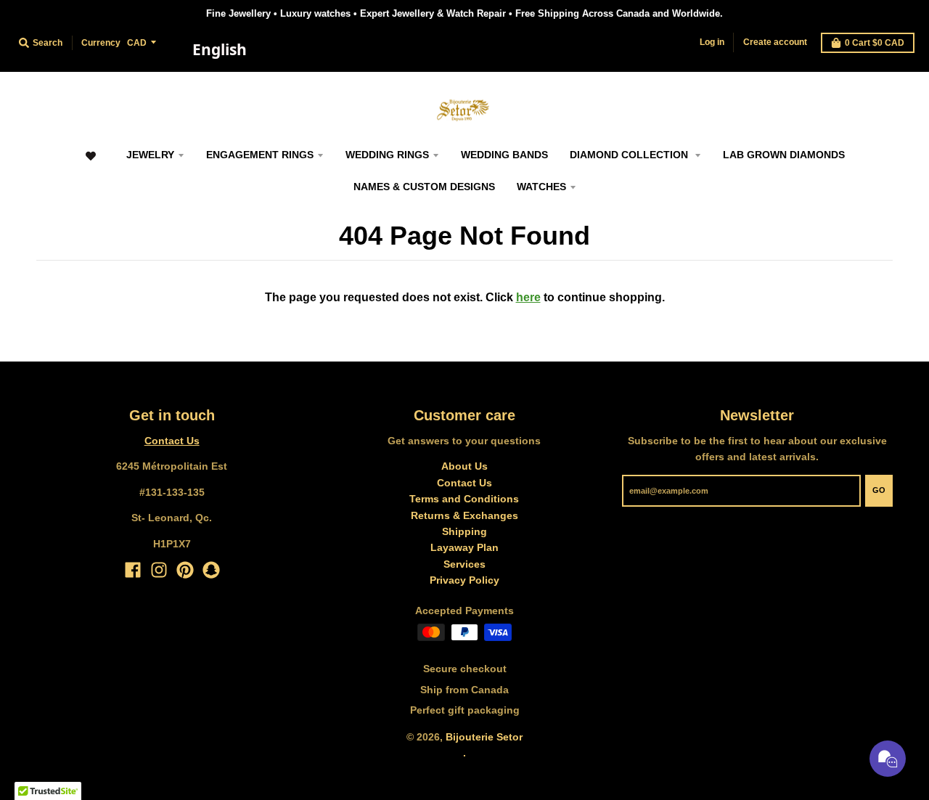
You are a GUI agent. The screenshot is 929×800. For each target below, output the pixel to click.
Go (878, 490)
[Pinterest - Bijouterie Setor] (185, 570)
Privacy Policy (464, 580)
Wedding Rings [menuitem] (387, 154)
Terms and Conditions (464, 499)
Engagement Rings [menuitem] (260, 154)
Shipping (464, 531)
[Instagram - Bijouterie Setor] (159, 570)
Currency (100, 43)
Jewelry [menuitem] (150, 154)
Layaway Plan (464, 547)
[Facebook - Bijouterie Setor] (133, 570)
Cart (874, 43)
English (219, 49)
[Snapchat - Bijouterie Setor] (211, 570)
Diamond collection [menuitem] (630, 154)
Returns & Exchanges (464, 515)
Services (464, 564)
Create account (775, 42)
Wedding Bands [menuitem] (504, 154)
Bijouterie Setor (484, 737)
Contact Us (172, 440)
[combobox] (219, 50)
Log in (712, 42)
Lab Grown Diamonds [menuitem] (784, 154)
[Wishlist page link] (91, 163)
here (528, 297)
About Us (464, 466)
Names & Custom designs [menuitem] (424, 186)
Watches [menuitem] (541, 186)
